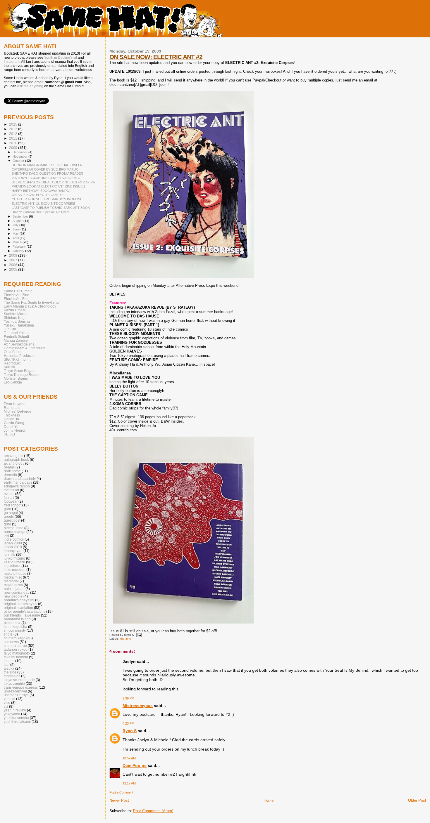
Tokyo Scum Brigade (20, 371)
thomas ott (12, 676)
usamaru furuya (16, 695)
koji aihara (12, 566)
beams (9, 467)
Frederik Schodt (16, 336)
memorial (11, 581)
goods (9, 516)
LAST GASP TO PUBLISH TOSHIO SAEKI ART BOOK (51, 207)
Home (269, 800)
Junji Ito (10, 329)
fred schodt (12, 505)
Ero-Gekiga (13, 382)
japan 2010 (13, 547)
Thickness (12, 415)
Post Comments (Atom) (153, 811)
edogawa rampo (17, 486)
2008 (13, 255)
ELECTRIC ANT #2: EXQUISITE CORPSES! (43, 203)
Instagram (12, 62)
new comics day (16, 592)
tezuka (9, 668)
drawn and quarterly (20, 478)
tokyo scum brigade (19, 680)
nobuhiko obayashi (19, 600)
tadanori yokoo (15, 649)
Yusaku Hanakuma (19, 325)
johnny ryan (13, 551)
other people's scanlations (24, 611)
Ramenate (12, 407)
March (18, 242)
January (19, 251)
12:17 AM (129, 783)
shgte (8, 634)
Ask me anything (30, 86)
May (16, 233)
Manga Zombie (16, 340)
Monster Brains (16, 378)
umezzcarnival (15, 691)
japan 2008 (13, 543)
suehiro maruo (15, 645)
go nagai (11, 513)
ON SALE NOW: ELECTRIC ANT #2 (155, 56)
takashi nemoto (16, 657)
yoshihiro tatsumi (17, 721)
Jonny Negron (15, 430)
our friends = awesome (22, 615)
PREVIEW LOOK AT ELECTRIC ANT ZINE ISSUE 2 (48, 186)
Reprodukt (12, 363)
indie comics (14, 539)
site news (11, 642)
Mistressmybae (138, 705)
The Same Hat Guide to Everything (31, 302)
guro (7, 524)
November (20, 156)
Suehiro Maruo (15, 314)
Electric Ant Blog (17, 299)
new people (13, 596)
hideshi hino (13, 528)
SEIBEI (9, 434)
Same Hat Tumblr (18, 291)
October (19, 160)
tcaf (6, 664)
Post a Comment (121, 792)
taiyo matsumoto (17, 653)
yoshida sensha (16, 718)
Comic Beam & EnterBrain (24, 348)
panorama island (17, 619)
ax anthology (14, 463)
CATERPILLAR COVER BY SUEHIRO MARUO (45, 169)
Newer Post (119, 800)
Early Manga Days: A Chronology (30, 306)
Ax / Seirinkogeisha (19, 344)
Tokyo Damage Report (21, 374)
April (16, 238)
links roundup (14, 570)
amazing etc (13, 456)
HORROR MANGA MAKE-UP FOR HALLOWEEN (47, 165)
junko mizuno (14, 558)
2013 (13, 129)
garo (7, 509)
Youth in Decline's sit (60, 57)
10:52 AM (129, 758)
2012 (13, 134)
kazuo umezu (14, 562)
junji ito (9, 554)
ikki (6, 535)
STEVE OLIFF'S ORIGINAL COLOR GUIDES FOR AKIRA (53, 182)
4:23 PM (128, 723)
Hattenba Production (20, 355)
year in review (15, 710)
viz (6, 706)
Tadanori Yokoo (16, 333)
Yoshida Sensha (17, 321)
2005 (13, 269)
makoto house (15, 573)
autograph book (16, 459)
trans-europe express (21, 687)
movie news (13, 585)
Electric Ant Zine (16, 295)
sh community (15, 630)
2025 (13, 124)
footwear (11, 501)
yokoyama (12, 714)
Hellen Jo (11, 419)
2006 (13, 265)
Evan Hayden (14, 404)
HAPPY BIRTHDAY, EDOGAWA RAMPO (40, 190)
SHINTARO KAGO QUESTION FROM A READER (47, 173)
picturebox (12, 623)
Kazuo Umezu (15, 310)
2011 (13, 138)
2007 (13, 260)
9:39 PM (128, 698)
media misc (13, 577)
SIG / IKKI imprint (17, 359)
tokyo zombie (14, 683)
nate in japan (14, 589)
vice (7, 702)
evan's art (11, 490)
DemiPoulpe (135, 765)
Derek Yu (11, 426)
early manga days (18, 482)
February (20, 246)
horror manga (14, 532)
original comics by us (20, 604)
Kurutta (9, 367)
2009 (13, 148)
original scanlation (18, 608)
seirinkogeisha (15, 626)
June (16, 229)
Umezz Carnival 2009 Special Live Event (40, 212)
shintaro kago (14, 638)
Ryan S (130, 730)
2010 (13, 143)
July (16, 225)
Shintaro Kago (15, 318)
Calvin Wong (14, 423)
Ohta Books (13, 352)
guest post (12, 520)
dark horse (12, 471)
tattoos (9, 661)
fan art (9, 497)
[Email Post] (138, 634)
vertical (9, 699)
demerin (10, 475)
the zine (125, 638)
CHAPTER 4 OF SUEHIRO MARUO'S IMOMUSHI (47, 199)
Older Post (417, 800)
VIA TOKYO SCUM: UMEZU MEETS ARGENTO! (46, 178)
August (18, 221)
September (21, 216)
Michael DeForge (17, 411)
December (20, 152)
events (9, 494)
